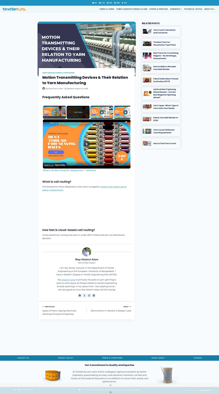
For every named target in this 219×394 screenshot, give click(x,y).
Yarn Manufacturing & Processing (58, 73)
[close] (110, 385)
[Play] (44, 117)
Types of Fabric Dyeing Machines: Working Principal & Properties (59, 310)
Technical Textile (193, 9)
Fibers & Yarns (107, 9)
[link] (46, 123)
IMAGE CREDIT (158, 358)
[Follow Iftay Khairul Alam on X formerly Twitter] (84, 295)
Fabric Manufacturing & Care (131, 9)
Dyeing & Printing (158, 9)
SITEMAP (198, 358)
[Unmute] (47, 117)
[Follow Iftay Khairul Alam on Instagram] (89, 295)
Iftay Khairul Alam (56, 89)
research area (68, 280)
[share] (126, 122)
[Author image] (43, 88)
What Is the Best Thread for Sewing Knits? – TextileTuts (76, 123)
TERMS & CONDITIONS (112, 358)
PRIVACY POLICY (65, 358)
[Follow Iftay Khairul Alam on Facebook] (80, 295)
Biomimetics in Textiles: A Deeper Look (111, 309)
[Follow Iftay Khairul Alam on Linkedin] (94, 295)
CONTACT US (23, 358)
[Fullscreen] (64, 117)
